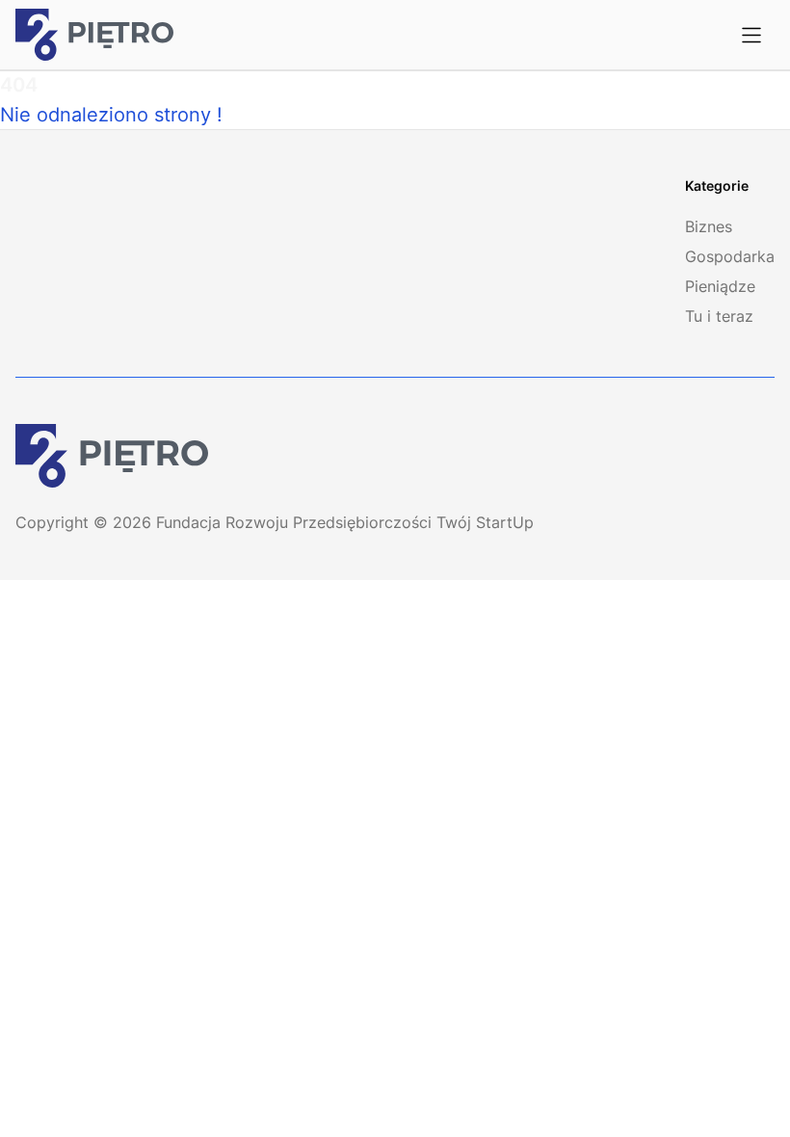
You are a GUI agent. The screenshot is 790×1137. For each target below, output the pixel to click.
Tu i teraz (719, 316)
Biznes (708, 226)
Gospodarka (730, 256)
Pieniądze (720, 286)
